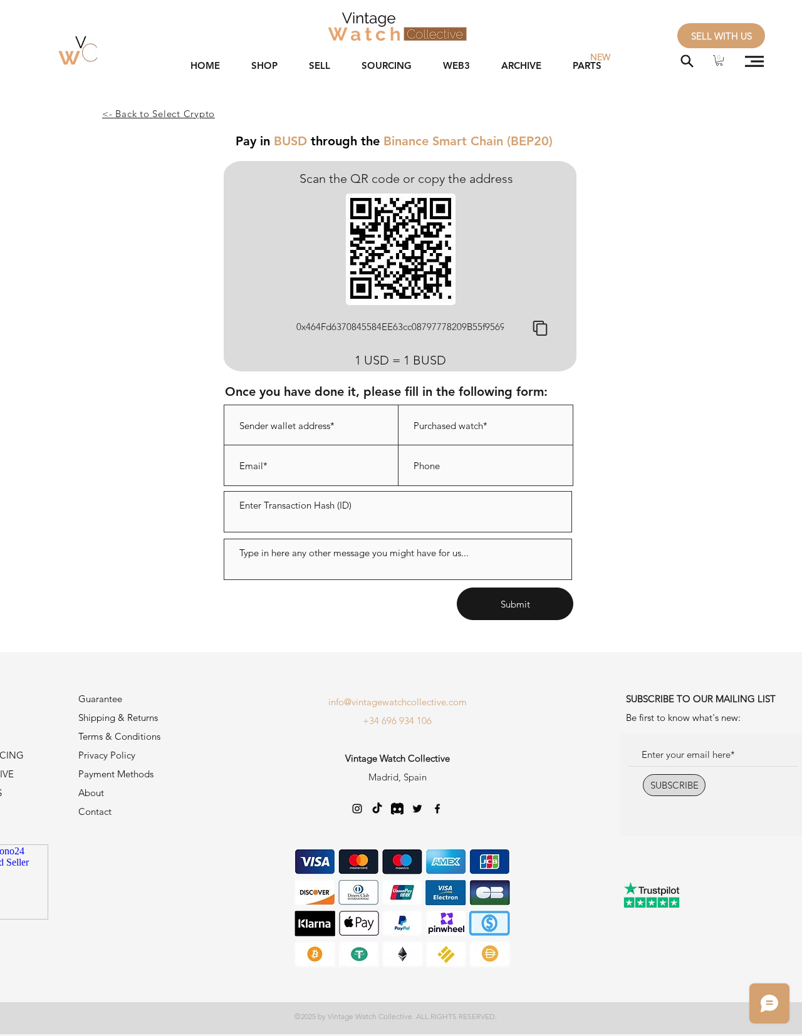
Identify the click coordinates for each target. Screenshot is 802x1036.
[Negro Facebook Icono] (437, 808)
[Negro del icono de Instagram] (357, 808)
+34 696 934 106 (397, 721)
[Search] (687, 61)
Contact (95, 811)
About (91, 793)
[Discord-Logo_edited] (397, 808)
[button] (719, 60)
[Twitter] (417, 808)
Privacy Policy (106, 755)
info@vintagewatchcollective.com (397, 702)
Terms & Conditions (119, 736)
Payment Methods (117, 774)
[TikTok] (377, 808)
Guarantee (100, 699)
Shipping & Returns (118, 717)
